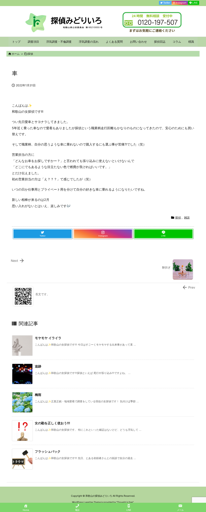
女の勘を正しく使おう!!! (52, 423)
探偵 (30, 53)
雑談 (187, 217)
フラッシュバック (48, 451)
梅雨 (38, 395)
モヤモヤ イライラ (48, 338)
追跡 (38, 366)
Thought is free (125, 502)
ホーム (16, 53)
